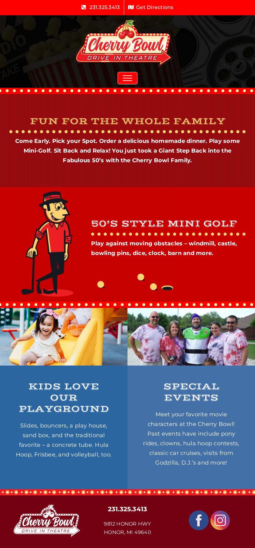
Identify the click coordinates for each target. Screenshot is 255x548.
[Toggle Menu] (127, 78)
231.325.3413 (127, 509)
